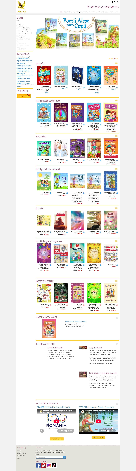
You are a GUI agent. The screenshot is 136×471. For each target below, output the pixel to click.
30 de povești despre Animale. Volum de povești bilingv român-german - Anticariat (93, 306)
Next (117, 63)
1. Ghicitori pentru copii (23, 57)
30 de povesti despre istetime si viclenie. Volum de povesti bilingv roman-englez (93, 266)
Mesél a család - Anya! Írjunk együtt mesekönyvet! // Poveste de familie (110, 306)
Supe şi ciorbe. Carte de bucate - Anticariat (93, 160)
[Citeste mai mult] (117, 317)
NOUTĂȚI (40, 63)
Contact (19, 450)
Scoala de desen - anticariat (61, 160)
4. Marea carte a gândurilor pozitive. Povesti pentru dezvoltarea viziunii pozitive (24, 66)
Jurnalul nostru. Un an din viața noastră (59, 232)
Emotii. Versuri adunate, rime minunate (78, 306)
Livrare (18, 457)
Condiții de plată (21, 455)
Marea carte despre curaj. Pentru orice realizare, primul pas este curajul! (77, 126)
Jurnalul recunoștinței (76, 231)
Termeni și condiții (21, 453)
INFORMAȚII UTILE (45, 343)
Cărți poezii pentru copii (23, 27)
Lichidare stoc (20, 21)
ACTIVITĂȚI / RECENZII (47, 403)
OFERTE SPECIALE (45, 281)
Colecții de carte (21, 49)
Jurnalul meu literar (94, 231)
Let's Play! (46, 192)
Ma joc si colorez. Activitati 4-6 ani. (111, 87)
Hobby (18, 47)
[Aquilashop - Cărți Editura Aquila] (22, 7)
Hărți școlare (20, 25)
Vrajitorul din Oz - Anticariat (44, 305)
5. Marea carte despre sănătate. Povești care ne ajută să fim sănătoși (25, 71)
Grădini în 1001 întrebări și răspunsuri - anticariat (59, 306)
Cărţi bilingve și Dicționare (24, 31)
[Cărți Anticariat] (83, 347)
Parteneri (22, 90)
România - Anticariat (43, 159)
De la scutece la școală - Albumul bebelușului (43, 232)
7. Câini (19, 76)
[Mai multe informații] (117, 344)
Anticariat (19, 23)
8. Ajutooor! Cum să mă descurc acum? (23, 79)
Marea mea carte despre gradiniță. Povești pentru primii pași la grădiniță (93, 126)
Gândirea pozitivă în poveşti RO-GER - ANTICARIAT (110, 161)
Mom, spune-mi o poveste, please (61, 265)
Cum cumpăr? (20, 452)
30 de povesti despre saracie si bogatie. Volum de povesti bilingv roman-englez (43, 266)
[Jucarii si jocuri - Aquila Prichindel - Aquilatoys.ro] (24, 95)
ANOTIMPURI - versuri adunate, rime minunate (110, 194)
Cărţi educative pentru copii (24, 33)
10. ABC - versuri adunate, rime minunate (25, 85)
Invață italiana (112, 264)
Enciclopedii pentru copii (23, 39)
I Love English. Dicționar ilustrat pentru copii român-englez (77, 266)
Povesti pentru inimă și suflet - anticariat (59, 124)
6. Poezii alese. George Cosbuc (25, 75)
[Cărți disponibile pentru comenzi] (83, 374)
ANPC (18, 458)
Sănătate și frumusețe (23, 45)
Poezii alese (79, 192)
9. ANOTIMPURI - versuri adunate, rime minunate (23, 82)
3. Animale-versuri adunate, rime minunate (24, 62)
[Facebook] (38, 465)
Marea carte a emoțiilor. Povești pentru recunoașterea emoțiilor (43, 89)
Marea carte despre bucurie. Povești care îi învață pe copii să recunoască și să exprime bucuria (110, 126)
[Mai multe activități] (117, 403)
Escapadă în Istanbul (77, 86)
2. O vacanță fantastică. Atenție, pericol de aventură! (24, 59)
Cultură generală (21, 43)
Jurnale (19, 41)
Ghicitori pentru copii (59, 86)
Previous (115, 63)
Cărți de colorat (21, 35)
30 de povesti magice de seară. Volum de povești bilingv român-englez (93, 89)
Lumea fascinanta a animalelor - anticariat (76, 160)
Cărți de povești (21, 37)
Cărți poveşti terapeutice (23, 29)
